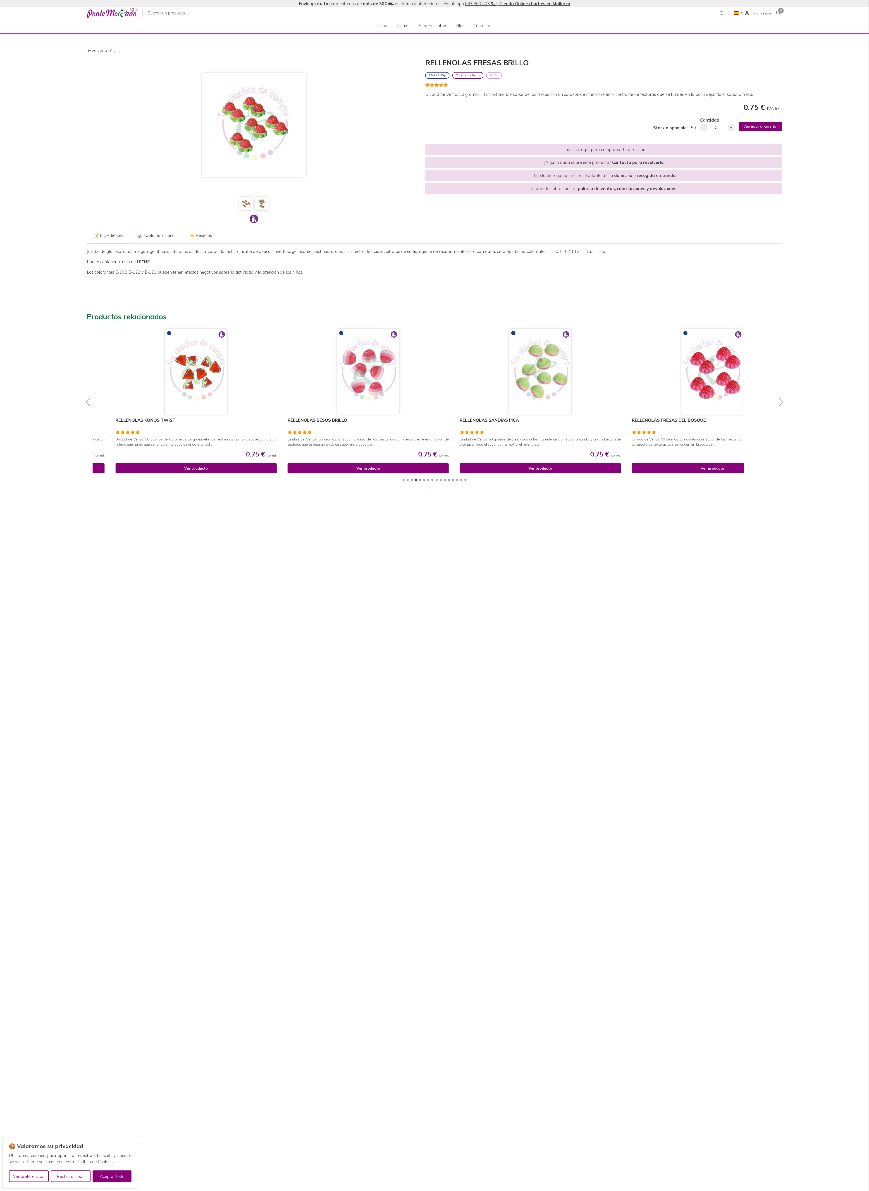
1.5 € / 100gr (437, 75)
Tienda (403, 25)
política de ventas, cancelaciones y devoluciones (627, 188)
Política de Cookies (95, 1161)
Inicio (382, 25)
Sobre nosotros (433, 25)
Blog (460, 25)
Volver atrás (103, 50)
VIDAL (494, 75)
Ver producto (176, 468)
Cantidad (709, 120)
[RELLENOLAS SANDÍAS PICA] (520, 372)
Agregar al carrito (760, 126)
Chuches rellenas (468, 75)
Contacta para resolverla (638, 162)
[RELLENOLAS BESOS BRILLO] (348, 372)
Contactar (483, 25)
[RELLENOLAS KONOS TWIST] (176, 372)
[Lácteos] (253, 219)
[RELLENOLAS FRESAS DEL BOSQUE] (692, 372)
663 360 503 (477, 3)
